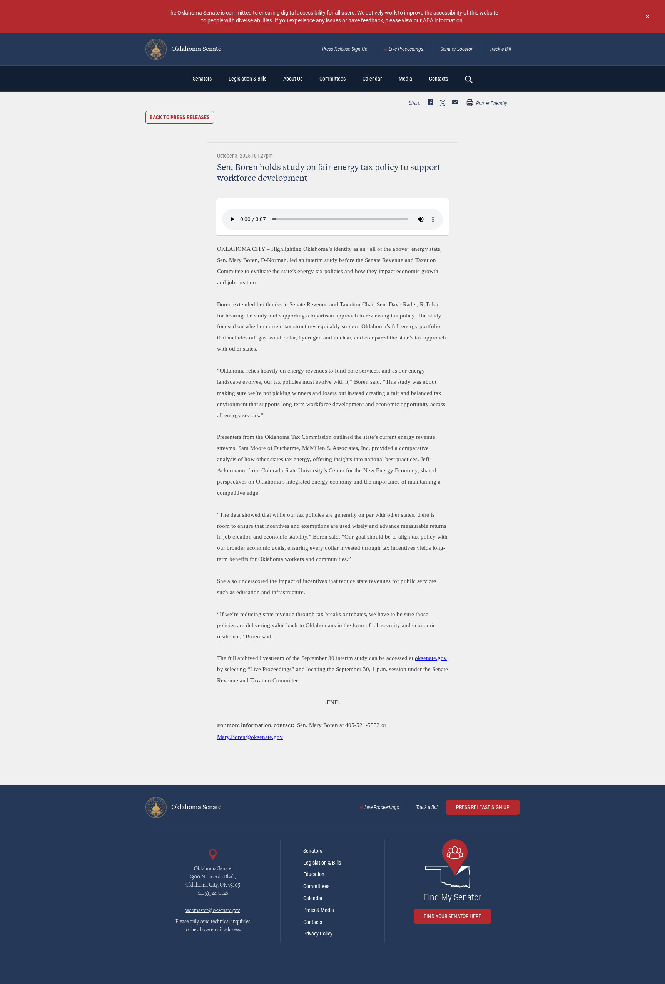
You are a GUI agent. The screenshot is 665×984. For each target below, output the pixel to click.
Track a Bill (500, 49)
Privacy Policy (317, 933)
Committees (316, 886)
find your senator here (452, 916)
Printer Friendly (491, 103)
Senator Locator (456, 49)
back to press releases (180, 117)
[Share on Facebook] (430, 103)
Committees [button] (332, 79)
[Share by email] (455, 103)
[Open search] (468, 79)
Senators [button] (202, 79)
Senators (312, 851)
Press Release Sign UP (483, 807)
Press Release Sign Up (345, 49)
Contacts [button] (438, 79)
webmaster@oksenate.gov (212, 910)
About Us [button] (292, 79)
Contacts (312, 922)
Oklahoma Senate (195, 49)
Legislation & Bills (322, 863)
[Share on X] (442, 103)
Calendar (312, 898)
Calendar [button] (372, 79)
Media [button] (405, 79)
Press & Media (318, 910)
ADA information (443, 20)
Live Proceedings (406, 49)
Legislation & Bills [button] (247, 79)
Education (313, 874)
